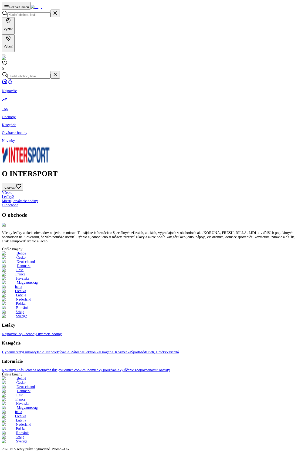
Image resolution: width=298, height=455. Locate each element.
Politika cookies (73, 370)
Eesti (20, 270)
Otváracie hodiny (49, 334)
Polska (21, 303)
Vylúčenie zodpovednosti (137, 370)
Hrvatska (22, 278)
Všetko (7, 192)
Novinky (8, 370)
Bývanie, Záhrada (70, 352)
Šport (135, 352)
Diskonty (30, 352)
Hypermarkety (12, 352)
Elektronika (91, 352)
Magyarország (27, 282)
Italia (18, 287)
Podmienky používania (102, 370)
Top (20, 334)
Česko (21, 257)
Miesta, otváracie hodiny (20, 201)
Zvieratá (173, 352)
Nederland (23, 299)
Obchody (29, 334)
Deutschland (26, 262)
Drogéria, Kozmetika (115, 352)
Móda (143, 352)
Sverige (21, 316)
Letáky (8, 197)
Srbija (20, 312)
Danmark (23, 266)
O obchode (10, 205)
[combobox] (29, 14)
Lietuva (20, 291)
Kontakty (163, 370)
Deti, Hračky (157, 352)
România (22, 308)
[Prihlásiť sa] (4, 55)
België (21, 253)
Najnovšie (9, 334)
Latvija (21, 295)
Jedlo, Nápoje (47, 352)
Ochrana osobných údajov (43, 370)
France (20, 274)
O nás (19, 370)
